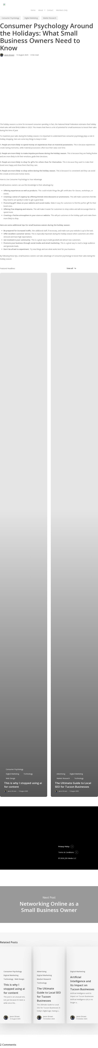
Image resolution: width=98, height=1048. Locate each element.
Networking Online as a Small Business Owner (49, 904)
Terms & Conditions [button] (66, 852)
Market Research (49, 18)
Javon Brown (9, 55)
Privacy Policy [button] (63, 846)
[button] (71, 268)
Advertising (61, 774)
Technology (28, 774)
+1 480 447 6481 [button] (52, 841)
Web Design (10, 778)
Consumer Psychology (10, 18)
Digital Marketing (31, 18)
